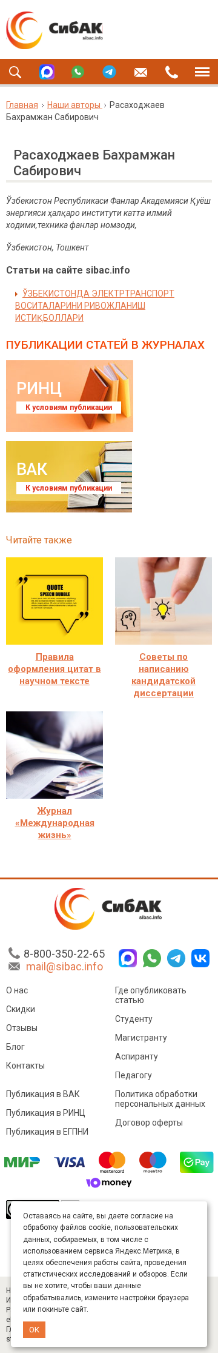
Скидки (20, 1009)
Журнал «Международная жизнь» (54, 823)
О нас (17, 990)
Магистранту (141, 1037)
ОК (34, 1329)
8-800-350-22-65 (64, 953)
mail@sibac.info (64, 966)
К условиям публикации (68, 407)
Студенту (134, 1019)
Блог (15, 1047)
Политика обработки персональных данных (160, 1099)
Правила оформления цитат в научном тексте (54, 669)
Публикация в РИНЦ (45, 1113)
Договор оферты (149, 1122)
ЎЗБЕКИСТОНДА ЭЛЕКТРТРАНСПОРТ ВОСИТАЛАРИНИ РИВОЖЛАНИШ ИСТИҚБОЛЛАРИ (94, 306)
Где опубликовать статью (151, 995)
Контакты (25, 1065)
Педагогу (133, 1075)
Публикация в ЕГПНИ (47, 1131)
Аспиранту (136, 1056)
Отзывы (22, 1028)
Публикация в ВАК (43, 1094)
